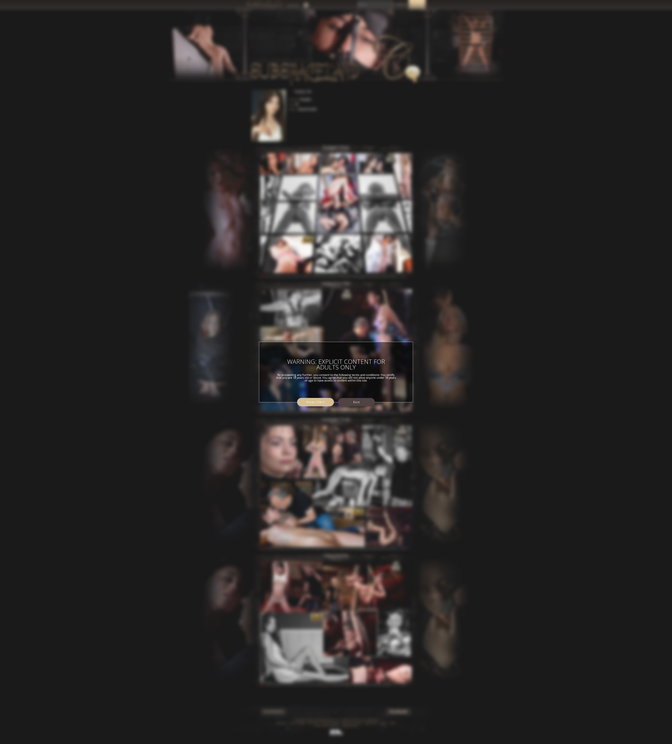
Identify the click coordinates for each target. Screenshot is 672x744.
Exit (356, 402)
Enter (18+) (315, 402)
